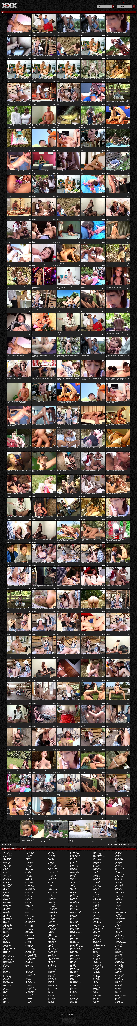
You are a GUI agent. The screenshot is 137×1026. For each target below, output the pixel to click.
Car (26, 874)
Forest (49, 922)
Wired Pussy (118, 991)
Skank (94, 985)
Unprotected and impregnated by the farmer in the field (19, 769)
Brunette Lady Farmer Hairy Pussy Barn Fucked (117, 78)
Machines (72, 934)
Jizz (71, 886)
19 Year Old (6, 855)
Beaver (5, 944)
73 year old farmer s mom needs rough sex (93, 492)
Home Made (51, 997)
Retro (94, 942)
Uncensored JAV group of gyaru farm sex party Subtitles (93, 194)
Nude (71, 991)
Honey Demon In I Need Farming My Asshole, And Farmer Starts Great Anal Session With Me (68, 539)
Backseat (5, 912)
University (117, 956)
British (4, 1002)
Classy (27, 902)
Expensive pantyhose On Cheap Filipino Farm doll (43, 815)
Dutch (26, 1001)
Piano (94, 891)
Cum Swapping (29, 958)
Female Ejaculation (52, 889)
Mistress (72, 971)
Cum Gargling (28, 952)
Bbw (4, 935)
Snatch (94, 998)
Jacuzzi (72, 878)
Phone (94, 889)
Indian (71, 868)
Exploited (50, 872)
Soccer (94, 1001)
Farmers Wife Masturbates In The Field (68, 308)
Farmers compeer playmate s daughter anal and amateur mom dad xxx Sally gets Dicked (43, 263)
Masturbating (73, 944)
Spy (116, 869)
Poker (94, 901)
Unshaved (117, 958)
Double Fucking (29, 992)
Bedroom (5, 945)
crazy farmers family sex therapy (93, 631)
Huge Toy (72, 859)
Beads (4, 939)
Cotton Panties (29, 925)
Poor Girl (95, 909)
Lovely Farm (43, 492)
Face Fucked (51, 874)
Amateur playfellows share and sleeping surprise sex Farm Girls (117, 678)
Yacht (116, 1001)
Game (49, 935)
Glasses (50, 954)
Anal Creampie (6, 881)
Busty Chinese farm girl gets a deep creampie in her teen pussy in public (68, 355)
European (50, 865)
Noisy (71, 989)
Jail (71, 879)
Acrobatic (5, 862)
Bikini (4, 967)
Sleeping (95, 991)
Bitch (4, 971)
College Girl (28, 916)
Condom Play (28, 922)
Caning (27, 872)
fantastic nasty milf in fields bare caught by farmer (68, 723)
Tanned (117, 898)
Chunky (27, 895)
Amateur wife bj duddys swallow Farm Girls (93, 562)
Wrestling (117, 997)
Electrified (50, 856)
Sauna (94, 961)
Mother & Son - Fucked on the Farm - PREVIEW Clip (93, 608)
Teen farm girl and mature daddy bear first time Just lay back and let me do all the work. (31, 839)
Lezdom (72, 914)
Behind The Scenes (8, 948)
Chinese (27, 891)
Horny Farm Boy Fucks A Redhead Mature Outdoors (117, 562)
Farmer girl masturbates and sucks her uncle (117, 193)
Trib (116, 939)
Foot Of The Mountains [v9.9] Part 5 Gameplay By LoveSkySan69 (93, 724)
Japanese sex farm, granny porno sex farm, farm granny (43, 240)
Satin (94, 959)
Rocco (94, 951)
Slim (94, 992)
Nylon (71, 997)
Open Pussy (96, 862)
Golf (49, 959)
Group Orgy (51, 965)
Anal (4, 878)
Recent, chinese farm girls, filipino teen (43, 423)
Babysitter (5, 911)
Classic (27, 899)
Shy (94, 981)
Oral (94, 864)
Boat (4, 981)
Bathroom (5, 934)
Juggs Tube (117, 844)
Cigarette (27, 896)
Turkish (117, 945)
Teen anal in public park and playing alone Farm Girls (117, 608)
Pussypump (96, 931)
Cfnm (26, 884)
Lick (71, 916)
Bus (26, 856)
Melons (72, 954)
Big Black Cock (6, 956)
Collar (26, 915)
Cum (26, 946)
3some (4, 858)
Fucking (50, 928)
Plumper (95, 899)
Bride (4, 1001)
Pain (94, 872)
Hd (48, 982)
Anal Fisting (6, 884)
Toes (116, 926)
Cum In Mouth (29, 955)
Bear (4, 941)
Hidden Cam (51, 987)
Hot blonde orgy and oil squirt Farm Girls (93, 654)
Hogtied (50, 995)
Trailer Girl (118, 931)
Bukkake (27, 854)
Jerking (72, 884)
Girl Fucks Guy (51, 948)
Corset (27, 924)
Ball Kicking (6, 916)
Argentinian (6, 894)
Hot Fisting (120, 3)
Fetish (49, 894)
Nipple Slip (73, 987)
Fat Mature (50, 884)
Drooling (27, 998)
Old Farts (95, 852)
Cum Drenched (29, 951)
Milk (71, 965)
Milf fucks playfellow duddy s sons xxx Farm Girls (43, 746)
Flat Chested (51, 908)
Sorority (117, 856)
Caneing (27, 871)
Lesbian (72, 909)
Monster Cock (73, 975)
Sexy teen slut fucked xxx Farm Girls (68, 700)
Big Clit (5, 958)
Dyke (49, 852)
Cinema (27, 898)
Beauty (5, 942)
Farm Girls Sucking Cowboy (105, 838)
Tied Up (117, 915)
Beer (4, 946)
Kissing (72, 894)
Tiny (116, 919)
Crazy (26, 934)
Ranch (94, 932)
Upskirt (117, 959)
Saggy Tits (95, 955)
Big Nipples (6, 962)
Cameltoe (27, 869)
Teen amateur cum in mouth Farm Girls (43, 654)
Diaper (27, 977)
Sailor (94, 956)
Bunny (27, 855)
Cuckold (27, 944)
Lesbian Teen (73, 912)
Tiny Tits (117, 921)
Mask (71, 941)
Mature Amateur (74, 946)
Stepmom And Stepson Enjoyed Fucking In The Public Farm (19, 286)
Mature (72, 945)
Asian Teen (6, 899)
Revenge (95, 944)
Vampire (117, 964)
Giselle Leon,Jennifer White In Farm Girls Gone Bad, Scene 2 (93, 539)
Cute (26, 964)
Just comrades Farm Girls (19, 700)
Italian (71, 876)
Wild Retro (123, 844)
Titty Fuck (117, 925)
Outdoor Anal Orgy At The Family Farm (19, 239)
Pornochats (101, 3)
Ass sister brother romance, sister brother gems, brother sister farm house (68, 171)
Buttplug (27, 865)
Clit (26, 906)
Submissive (118, 882)
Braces (5, 997)
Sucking (117, 884)
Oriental (95, 868)
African (5, 868)
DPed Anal (28, 967)
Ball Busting (6, 915)
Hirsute (49, 991)
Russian (95, 954)
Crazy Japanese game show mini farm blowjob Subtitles (43, 378)
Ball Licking (6, 918)
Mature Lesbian (74, 948)
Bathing (5, 932)
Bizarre (5, 972)
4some (4, 859)
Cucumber (28, 945)
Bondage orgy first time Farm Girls (19, 539)
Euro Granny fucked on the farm (56, 838)
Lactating (72, 901)
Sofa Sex (117, 852)
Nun (71, 994)
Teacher (117, 901)
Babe (4, 909)
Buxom (27, 866)
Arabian (5, 892)
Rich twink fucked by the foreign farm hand (43, 147)
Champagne (28, 886)
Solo (116, 854)
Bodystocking (6, 982)
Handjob (50, 978)
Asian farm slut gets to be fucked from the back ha (117, 815)
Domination (28, 985)
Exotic (49, 869)
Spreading (117, 866)
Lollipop (72, 925)
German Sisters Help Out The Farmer (19, 492)
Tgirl (116, 906)
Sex (94, 969)
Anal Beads (6, 879)
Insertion (72, 871)
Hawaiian (50, 981)
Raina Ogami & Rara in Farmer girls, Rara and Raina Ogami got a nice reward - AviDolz (43, 194)
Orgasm (95, 865)
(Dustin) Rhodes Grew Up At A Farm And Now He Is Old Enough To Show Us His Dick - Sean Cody (44, 124)
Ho (48, 994)
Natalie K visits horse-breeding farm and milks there (68, 446)
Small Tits (95, 995)
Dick (26, 978)
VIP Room (117, 961)
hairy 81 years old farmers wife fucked (19, 515)
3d (3, 856)
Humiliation (73, 861)
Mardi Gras (73, 938)
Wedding (117, 977)
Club (26, 912)
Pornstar (95, 911)
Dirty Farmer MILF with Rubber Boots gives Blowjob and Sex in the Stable (43, 724)
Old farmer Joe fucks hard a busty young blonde (68, 55)
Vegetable (117, 965)
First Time (50, 901)
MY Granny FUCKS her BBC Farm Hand (68, 492)
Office (71, 1001)
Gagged (50, 932)
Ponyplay (95, 905)
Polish (94, 904)
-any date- (100, 6)
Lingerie (72, 921)
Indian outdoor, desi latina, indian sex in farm (19, 147)
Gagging (50, 934)
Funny (49, 929)
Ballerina (5, 919)
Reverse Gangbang (98, 945)
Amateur (5, 874)
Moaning (72, 974)
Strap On (117, 876)
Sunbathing (118, 885)
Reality (94, 938)
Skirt (94, 988)
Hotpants (72, 852)
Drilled (27, 997)
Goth (49, 962)
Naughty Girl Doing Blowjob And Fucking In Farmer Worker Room (68, 124)
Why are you (19, 815)
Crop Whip (28, 936)
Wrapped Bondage (120, 995)
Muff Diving (73, 979)
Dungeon (27, 999)
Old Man (95, 854)
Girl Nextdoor (51, 949)
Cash (26, 876)
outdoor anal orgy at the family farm (117, 585)
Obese (72, 999)
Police (94, 902)
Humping (72, 862)
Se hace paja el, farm (68, 262)
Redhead (95, 941)
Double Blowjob (29, 989)
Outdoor (95, 869)
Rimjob (94, 949)
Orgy (94, 866)
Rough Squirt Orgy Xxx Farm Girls (68, 423)
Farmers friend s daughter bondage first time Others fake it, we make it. (93, 101)
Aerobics (5, 866)
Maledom (72, 936)
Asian (4, 898)
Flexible (50, 911)
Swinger (117, 891)
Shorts (94, 978)
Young (116, 1002)
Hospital (50, 1001)
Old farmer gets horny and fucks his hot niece (93, 423)
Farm (49, 879)
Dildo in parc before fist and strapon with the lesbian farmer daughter (117, 701)
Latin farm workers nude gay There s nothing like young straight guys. (19, 55)
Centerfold (28, 882)
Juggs (71, 888)
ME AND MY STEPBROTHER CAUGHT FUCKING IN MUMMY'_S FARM (19, 124)
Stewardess (118, 872)
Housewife (73, 854)
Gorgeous (50, 961)
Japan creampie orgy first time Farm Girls (93, 815)
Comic (27, 918)
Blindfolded (6, 975)
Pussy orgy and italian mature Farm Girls (19, 585)
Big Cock (5, 959)
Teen (116, 904)
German (50, 944)
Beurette (5, 952)
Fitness (50, 905)
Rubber (95, 952)
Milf (71, 962)
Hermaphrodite (51, 985)
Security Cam (96, 965)
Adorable (5, 864)
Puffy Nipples (96, 922)
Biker (4, 965)
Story (116, 875)
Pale (94, 875)
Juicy (71, 889)
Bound (4, 994)
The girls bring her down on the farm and (68, 815)
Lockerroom (73, 924)
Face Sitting (51, 875)
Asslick (4, 906)
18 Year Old (6, 854)
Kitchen (72, 895)
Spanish (117, 858)
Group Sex (50, 967)
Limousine (73, 919)
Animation (5, 886)
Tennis (117, 905)
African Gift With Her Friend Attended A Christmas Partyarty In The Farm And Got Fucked (117, 539)
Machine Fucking (74, 932)
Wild (116, 988)
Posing (94, 912)
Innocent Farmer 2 (68, 515)
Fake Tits (50, 878)
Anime (4, 888)
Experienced (51, 871)
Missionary (73, 969)
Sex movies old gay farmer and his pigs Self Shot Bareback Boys (80, 839)
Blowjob (5, 979)
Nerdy (71, 985)
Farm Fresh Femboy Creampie (19, 331)
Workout (117, 992)
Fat (49, 882)
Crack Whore (28, 932)
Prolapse (95, 916)
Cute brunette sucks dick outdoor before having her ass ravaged (117, 101)
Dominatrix (28, 987)
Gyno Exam (51, 969)
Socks (94, 1002)
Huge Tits (72, 858)
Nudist (72, 992)
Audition (5, 908)
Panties (95, 876)
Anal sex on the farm (68, 32)
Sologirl (117, 855)
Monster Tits (73, 977)
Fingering (50, 898)
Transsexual (118, 936)
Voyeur (117, 971)
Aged (4, 871)
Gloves (49, 956)
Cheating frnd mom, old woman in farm (19, 216)
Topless (117, 928)
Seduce (95, 968)
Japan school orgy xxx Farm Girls (19, 377)
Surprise (117, 886)
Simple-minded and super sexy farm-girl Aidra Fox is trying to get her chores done (43, 516)
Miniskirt (72, 967)
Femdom (50, 891)
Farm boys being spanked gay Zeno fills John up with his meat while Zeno (19, 171)
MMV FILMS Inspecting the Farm (68, 469)
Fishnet (50, 902)
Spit (116, 864)
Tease (116, 902)
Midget (72, 961)
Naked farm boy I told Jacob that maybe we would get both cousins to (43, 355)
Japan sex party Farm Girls (117, 216)
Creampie (27, 935)
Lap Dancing (73, 902)
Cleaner (27, 904)
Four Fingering (51, 924)
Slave (94, 989)
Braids (4, 998)
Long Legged (73, 928)
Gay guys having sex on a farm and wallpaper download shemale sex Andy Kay (117, 124)
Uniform (117, 955)
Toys (116, 929)
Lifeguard (72, 918)
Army (4, 895)
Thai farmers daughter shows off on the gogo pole (43, 170)
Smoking (95, 997)
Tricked (117, 941)
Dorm (26, 988)
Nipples (72, 988)
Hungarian (73, 864)
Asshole (5, 905)
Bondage (5, 985)
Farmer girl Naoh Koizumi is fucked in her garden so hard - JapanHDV (19, 263)
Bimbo (4, 968)
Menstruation (73, 955)
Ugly (116, 949)
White (116, 984)
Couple (27, 929)
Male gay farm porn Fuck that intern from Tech (43, 32)
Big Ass (5, 955)
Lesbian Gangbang (75, 911)
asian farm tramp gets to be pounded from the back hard (93, 263)
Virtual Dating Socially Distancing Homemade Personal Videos (44, 470)
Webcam (117, 975)
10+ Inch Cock (6, 852)
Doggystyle (28, 982)
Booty (4, 989)
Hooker (50, 998)
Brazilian (5, 999)
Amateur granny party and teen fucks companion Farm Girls (93, 747)
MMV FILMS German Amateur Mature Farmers (19, 446)
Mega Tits (115, 3)
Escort (49, 862)
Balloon (5, 921)
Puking (94, 924)
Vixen (116, 969)
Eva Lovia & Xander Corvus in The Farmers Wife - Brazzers (93, 55)
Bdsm (4, 936)
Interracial (72, 872)
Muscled (72, 981)
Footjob (50, 918)
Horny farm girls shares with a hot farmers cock (43, 55)
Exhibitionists (51, 868)
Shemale (95, 975)
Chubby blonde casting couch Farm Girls (68, 101)
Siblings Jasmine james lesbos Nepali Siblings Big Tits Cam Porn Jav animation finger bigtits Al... (117, 378)
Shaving (95, 974)
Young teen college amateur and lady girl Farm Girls (43, 562)
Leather (72, 906)
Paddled (95, 871)
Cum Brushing (29, 948)
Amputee (5, 876)
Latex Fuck (129, 844)
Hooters (50, 999)
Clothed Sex (28, 909)
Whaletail (117, 981)
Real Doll (95, 936)
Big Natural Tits (7, 961)
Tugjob (117, 944)
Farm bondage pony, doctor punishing (19, 32)
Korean (72, 898)
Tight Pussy (118, 918)
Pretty (94, 915)
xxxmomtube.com (9, 6)
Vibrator (117, 967)
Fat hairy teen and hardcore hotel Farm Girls (19, 101)
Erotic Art (50, 861)
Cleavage (27, 905)
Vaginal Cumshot (119, 962)
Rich (94, 946)
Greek (49, 964)
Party (94, 882)
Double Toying (29, 994)
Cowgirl (27, 931)
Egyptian (50, 855)
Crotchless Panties (30, 939)
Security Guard (96, 967)
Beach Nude (132, 3)
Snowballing (96, 999)
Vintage (117, 968)
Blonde (5, 977)
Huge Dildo (73, 856)
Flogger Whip (51, 912)
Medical (72, 951)
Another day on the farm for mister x (93, 147)
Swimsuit (117, 889)
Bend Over (5, 951)
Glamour (50, 952)
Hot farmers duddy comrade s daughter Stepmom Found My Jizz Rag (68, 286)
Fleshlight (50, 909)
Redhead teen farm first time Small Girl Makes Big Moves (19, 654)
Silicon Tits (95, 982)
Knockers (72, 896)
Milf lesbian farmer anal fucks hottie (68, 585)
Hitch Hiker (50, 992)
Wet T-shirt (118, 979)
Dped (26, 995)
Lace (71, 899)
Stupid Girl (118, 881)
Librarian (72, 915)
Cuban (27, 942)
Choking (27, 892)
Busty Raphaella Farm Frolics (117, 769)
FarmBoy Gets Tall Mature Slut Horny (93, 700)
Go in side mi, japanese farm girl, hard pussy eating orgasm (93, 171)
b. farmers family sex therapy (43, 216)
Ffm (49, 895)
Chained (27, 885)
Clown (27, 911)
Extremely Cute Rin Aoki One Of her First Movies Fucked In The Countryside (117, 171)
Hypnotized (73, 866)
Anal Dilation (6, 882)
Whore (117, 985)
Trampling (117, 932)
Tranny (117, 934)
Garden (50, 939)
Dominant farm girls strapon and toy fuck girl (43, 331)
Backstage (5, 914)
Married (72, 939)
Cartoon (27, 875)
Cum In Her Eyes (29, 954)
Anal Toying (6, 885)
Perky (94, 885)
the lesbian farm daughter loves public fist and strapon (19, 469)
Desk (26, 975)
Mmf (71, 972)
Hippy (49, 989)
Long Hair (72, 926)
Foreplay (50, 921)
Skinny (94, 987)
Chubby (27, 894)
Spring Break (118, 868)
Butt (26, 861)
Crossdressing (29, 938)
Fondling (50, 915)
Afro (4, 869)
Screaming (95, 962)
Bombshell (5, 984)
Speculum (117, 861)
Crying (27, 941)
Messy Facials (74, 958)
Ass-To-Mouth (6, 902)
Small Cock (95, 994)
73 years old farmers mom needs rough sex (117, 469)
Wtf (116, 998)
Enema (49, 859)
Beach (4, 938)
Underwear (118, 952)
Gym (49, 968)
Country (27, 928)
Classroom (28, 901)
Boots (4, 988)
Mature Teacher (74, 949)
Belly (4, 949)
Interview (72, 874)
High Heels (50, 988)
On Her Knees (96, 859)
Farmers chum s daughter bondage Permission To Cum (93, 585)
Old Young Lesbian (97, 856)
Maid (71, 935)
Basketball (5, 931)
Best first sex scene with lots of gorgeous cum (43, 769)
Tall (116, 895)
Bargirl (4, 926)
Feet (49, 886)
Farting (49, 881)
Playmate (95, 896)
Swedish (117, 888)
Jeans (71, 882)
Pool (94, 908)
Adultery (5, 865)
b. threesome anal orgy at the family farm (93, 469)
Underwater (118, 951)
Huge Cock (73, 855)
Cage (26, 868)
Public (94, 921)
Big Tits (5, 964)
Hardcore (50, 979)
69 (3, 861)
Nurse (71, 995)
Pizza (94, 895)
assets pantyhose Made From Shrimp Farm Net (43, 792)
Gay (49, 942)
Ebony (49, 854)
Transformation (119, 935)
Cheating (27, 888)
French (49, 926)
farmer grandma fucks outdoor (93, 239)
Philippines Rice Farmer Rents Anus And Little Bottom (68, 746)
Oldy (94, 858)
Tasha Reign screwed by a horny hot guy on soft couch (43, 608)
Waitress (117, 972)
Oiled (71, 1002)
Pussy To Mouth (97, 928)
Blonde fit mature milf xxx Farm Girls (117, 746)
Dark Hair (27, 971)
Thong (117, 909)
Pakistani (95, 874)
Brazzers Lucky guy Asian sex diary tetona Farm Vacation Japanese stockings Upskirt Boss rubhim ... (117, 240)
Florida (49, 914)
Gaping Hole (51, 938)
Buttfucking (28, 862)
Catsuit (27, 881)
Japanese (72, 881)
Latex (71, 904)
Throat (117, 911)
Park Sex (95, 881)
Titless (116, 922)
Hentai (49, 984)
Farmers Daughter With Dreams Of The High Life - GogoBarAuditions (43, 286)
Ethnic (49, 864)
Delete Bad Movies (71, 1014)
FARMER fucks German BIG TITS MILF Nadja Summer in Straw (93, 78)
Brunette (27, 852)
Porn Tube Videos (108, 3)
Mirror (71, 968)
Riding (94, 948)
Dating (27, 972)
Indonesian (73, 869)
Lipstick (72, 922)
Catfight (27, 879)
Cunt (26, 961)
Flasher (50, 906)
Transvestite (118, 938)
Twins (116, 948)
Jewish (72, 885)
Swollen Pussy (118, 892)
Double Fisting (29, 991)
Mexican (72, 959)
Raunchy (95, 934)
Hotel (49, 1002)
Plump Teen (96, 898)
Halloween (50, 975)
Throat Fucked (119, 912)
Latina (71, 905)
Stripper (117, 878)
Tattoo (116, 899)
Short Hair (95, 977)
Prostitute (95, 919)
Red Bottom (96, 939)
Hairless (50, 972)
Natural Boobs (74, 982)
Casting (27, 878)
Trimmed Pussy (119, 942)
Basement (5, 929)
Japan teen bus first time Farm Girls (19, 677)
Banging (5, 924)
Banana (5, 922)
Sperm (117, 862)
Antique (5, 889)
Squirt (116, 871)
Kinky (71, 892)
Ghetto (49, 945)
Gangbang (50, 936)
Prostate (95, 918)
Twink (116, 946)
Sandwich (95, 958)
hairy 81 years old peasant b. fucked (68, 331)
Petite (94, 888)
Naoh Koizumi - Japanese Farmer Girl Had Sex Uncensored (93, 378)
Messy (72, 956)
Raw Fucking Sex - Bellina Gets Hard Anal (19, 608)
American (5, 875)
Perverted (95, 886)
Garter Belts (51, 941)
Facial (49, 876)
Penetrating (96, 884)
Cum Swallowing (29, 956)
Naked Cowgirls (117, 147)
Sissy (94, 984)
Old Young (95, 855)
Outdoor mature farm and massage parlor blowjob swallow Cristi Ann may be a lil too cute (43, 585)
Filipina (49, 896)
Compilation (28, 921)
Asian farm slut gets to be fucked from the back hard (117, 55)
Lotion (71, 931)
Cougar (27, 926)
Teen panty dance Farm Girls (19, 631)
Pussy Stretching (97, 926)
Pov (94, 914)
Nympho (72, 998)
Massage (72, 942)
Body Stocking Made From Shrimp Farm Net (117, 723)
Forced (49, 919)
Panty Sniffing (96, 878)
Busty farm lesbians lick (68, 631)
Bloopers (5, 978)
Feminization (51, 892)
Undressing (118, 954)
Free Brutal (126, 3)
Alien (4, 872)
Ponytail (95, 906)
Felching (50, 888)
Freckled (50, 925)
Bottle (4, 992)
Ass (4, 901)
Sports (117, 865)
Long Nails (73, 929)
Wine (116, 989)
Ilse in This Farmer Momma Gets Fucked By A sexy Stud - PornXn (118, 424)
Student (117, 879)
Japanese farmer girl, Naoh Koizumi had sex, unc (117, 32)
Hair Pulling (51, 971)
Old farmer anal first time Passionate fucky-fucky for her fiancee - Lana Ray (44, 701)
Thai (116, 908)
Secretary (95, 964)
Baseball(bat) (6, 928)
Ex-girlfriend (51, 866)
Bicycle (5, 954)
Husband (72, 865)
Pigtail (94, 894)
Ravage (95, 935)
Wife (116, 987)
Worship (117, 994)
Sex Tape (95, 971)
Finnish (50, 899)
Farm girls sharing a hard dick (68, 654)
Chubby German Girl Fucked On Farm (117, 492)
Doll (26, 984)
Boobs (4, 987)
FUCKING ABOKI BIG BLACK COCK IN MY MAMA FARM (93, 124)
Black (4, 974)
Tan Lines (117, 896)
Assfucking (5, 904)
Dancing (27, 969)
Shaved (95, 972)
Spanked (117, 859)
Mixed (30, 35)
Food (49, 916)
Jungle (72, 891)
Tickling (117, 914)
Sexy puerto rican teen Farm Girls (117, 631)
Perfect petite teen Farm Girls (68, 562)
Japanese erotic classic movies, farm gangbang (68, 239)
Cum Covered (28, 949)
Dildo (26, 979)
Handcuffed (51, 977)
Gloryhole (50, 955)
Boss (4, 991)
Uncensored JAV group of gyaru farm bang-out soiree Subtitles (117, 355)
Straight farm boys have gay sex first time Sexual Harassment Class (68, 147)
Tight (116, 916)
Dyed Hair (27, 1002)
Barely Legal (6, 925)
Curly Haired (28, 962)
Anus (4, 891)
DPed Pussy (28, 968)
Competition (28, 919)
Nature (72, 984)
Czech (27, 965)
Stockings (117, 874)
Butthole (27, 864)
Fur (49, 931)
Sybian (117, 894)
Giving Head (51, 951)
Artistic (4, 896)
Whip (116, 982)
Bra (4, 995)
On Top (94, 861)
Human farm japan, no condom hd (19, 193)
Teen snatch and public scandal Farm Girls (68, 608)
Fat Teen (50, 885)
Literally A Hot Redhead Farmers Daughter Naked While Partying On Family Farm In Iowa (117, 286)
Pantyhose (95, 879)
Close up (27, 908)
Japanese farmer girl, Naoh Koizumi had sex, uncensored (117, 516)
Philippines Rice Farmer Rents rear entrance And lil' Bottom (68, 793)
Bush (26, 858)
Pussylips (95, 929)
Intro (71, 875)
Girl (49, 946)
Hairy (49, 974)
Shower (95, 979)
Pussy (94, 925)
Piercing (95, 892)
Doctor (27, 981)
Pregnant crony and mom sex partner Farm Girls (43, 631)
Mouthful (72, 978)
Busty (26, 859)
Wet (116, 978)
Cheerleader (28, 889)
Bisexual (5, 969)
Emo (49, 858)
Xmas (116, 999)
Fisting (49, 904)
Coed (26, 914)
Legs (71, 908)
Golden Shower (52, 958)
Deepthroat (28, 974)
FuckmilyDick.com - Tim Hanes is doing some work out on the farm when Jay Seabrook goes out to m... (117, 332)
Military (72, 964)
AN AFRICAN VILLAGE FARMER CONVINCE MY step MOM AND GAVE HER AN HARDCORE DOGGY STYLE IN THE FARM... (117, 263)
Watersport (118, 974)
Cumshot (27, 959)
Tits (116, 924)
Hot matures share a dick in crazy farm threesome (43, 446)
